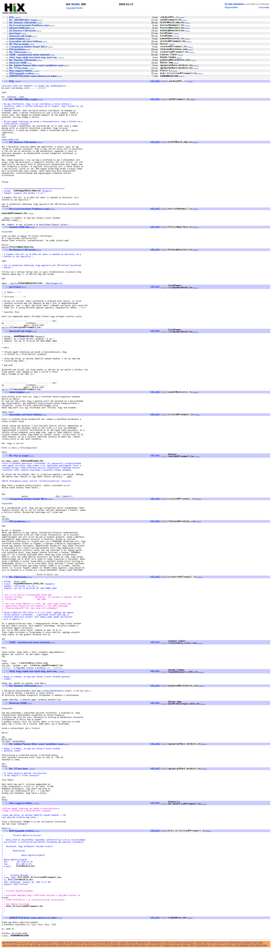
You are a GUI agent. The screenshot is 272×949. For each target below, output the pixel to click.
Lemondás (263, 7)
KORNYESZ (234, 942)
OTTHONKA (112, 945)
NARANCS (63, 945)
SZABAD (167, 945)
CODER (59, 942)
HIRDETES (143, 942)
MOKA (43, 945)
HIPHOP (131, 942)
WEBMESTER (247, 945)
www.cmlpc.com (10, 139)
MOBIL (75, 4)
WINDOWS (261, 945)
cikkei (182, 17)
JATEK (199, 942)
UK (211, 945)
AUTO (31, 942)
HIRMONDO (156, 942)
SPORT (157, 945)
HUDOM (177, 942)
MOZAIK (52, 945)
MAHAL (27, 945)
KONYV (223, 942)
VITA (236, 945)
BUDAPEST (48, 942)
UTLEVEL (228, 945)
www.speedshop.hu (54, 690)
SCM (150, 945)
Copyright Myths (74, 8)
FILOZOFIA (96, 942)
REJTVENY (140, 945)
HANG (122, 942)
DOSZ (68, 942)
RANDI (130, 945)
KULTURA (257, 942)
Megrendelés (231, 7)
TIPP (191, 945)
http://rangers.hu (54, 283)
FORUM (106, 942)
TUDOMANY (202, 945)
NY (84, 945)
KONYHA (213, 942)
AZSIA (38, 942)
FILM (86, 942)
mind (18, 17)
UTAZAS (217, 945)
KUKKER (247, 942)
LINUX (5, 945)
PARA (122, 945)
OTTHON (100, 945)
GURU (115, 942)
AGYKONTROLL (11, 942)
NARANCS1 (75, 945)
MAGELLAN (16, 945)
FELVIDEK (77, 942)
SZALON (177, 945)
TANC (185, 945)
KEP (205, 942)
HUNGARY (189, 942)
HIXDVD (167, 942)
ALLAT (23, 942)
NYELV (90, 945)
